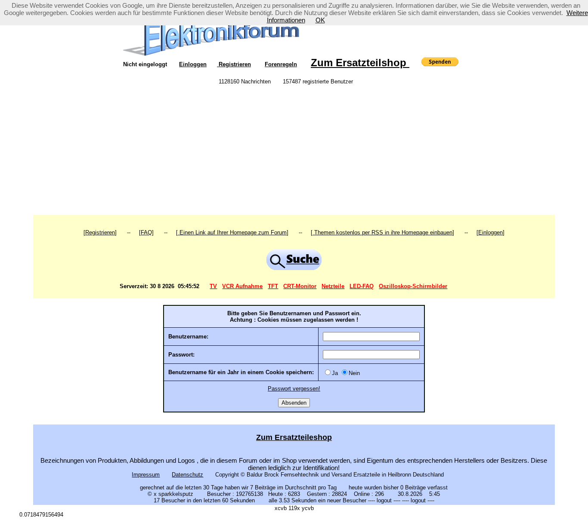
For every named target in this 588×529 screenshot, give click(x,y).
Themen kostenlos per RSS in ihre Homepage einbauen (382, 232)
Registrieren (234, 64)
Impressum (146, 474)
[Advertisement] (294, 150)
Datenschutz (187, 474)
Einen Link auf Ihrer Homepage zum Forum (232, 232)
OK (320, 20)
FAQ (146, 232)
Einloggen (193, 64)
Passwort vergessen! (294, 388)
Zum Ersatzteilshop (360, 62)
